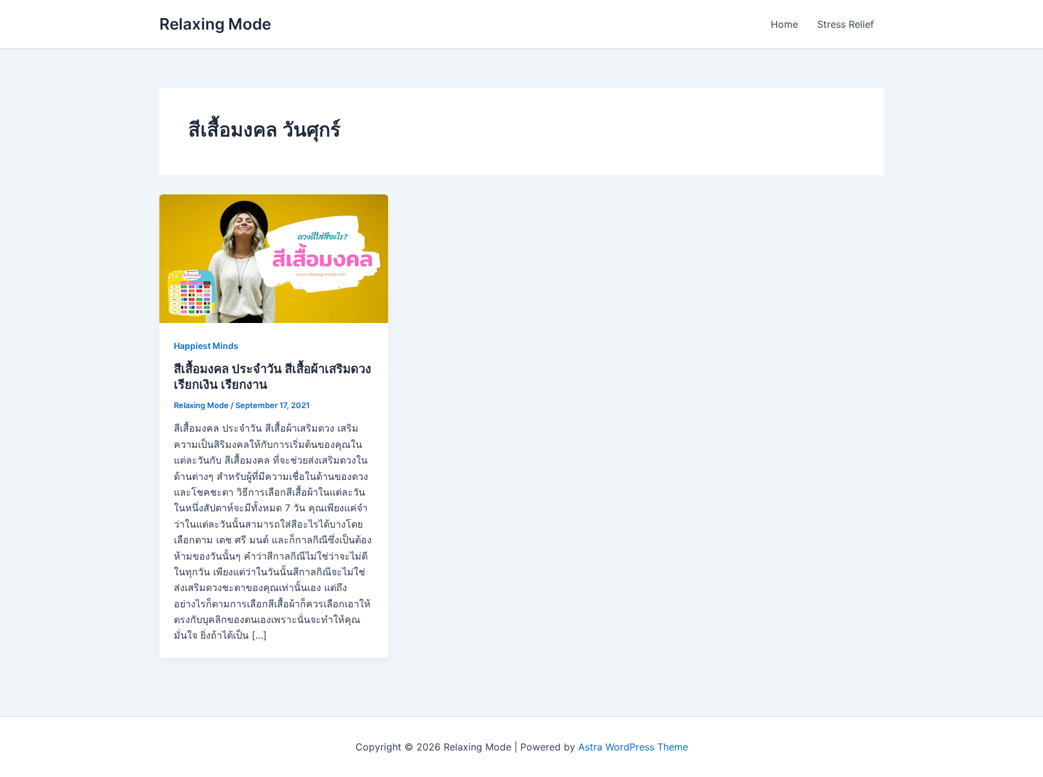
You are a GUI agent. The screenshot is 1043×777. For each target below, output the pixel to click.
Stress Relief (845, 24)
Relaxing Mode (215, 23)
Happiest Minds (206, 346)
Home (784, 24)
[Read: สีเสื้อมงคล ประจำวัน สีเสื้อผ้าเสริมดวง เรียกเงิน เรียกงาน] (273, 258)
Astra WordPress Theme (633, 747)
